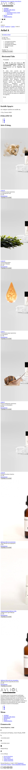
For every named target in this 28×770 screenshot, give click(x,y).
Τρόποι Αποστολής (8, 760)
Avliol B (3, 472)
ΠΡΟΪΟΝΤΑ (7, 11)
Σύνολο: (6, 112)
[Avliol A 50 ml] (6, 34)
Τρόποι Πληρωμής (8, 759)
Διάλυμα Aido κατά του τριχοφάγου (9, 680)
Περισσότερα (4, 196)
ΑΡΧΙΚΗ (6, 8)
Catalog (13, 26)
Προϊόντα (7, 26)
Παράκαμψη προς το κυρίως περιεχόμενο (11, 1)
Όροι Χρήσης (7, 757)
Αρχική (2, 26)
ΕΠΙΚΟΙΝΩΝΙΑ (8, 16)
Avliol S (3, 402)
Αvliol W (3, 261)
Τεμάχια (4, 50)
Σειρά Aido (9, 14)
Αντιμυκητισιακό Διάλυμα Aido (8, 611)
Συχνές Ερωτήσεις (8, 756)
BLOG (5, 15)
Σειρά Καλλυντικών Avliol (13, 12)
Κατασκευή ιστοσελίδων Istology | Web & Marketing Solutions (13, 764)
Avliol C (3, 331)
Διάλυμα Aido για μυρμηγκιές (8, 542)
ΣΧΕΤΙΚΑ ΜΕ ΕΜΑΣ (9, 9)
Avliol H (3, 190)
